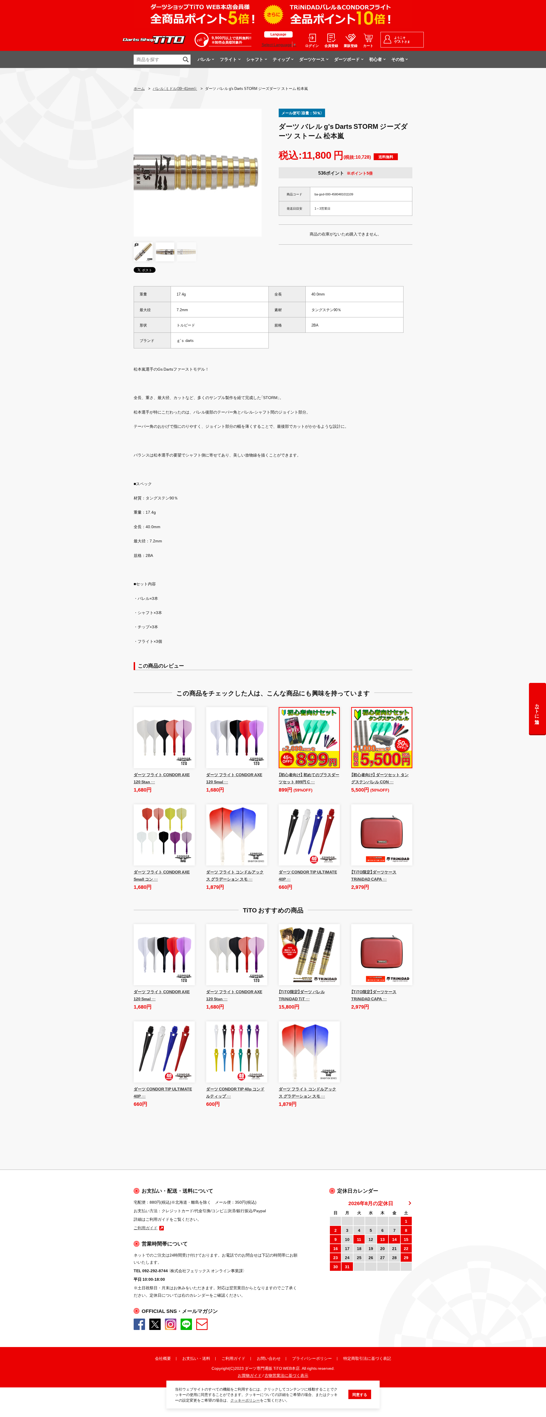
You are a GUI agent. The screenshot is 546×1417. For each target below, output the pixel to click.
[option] (198, 173)
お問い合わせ (269, 1358)
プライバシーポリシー (312, 1358)
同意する (359, 1394)
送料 (206, 1358)
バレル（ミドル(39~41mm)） (175, 88)
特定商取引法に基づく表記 (367, 1358)
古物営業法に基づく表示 (286, 1375)
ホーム (139, 88)
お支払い (190, 1358)
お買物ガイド (250, 1375)
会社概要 (163, 1358)
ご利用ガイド (233, 1358)
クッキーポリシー (245, 1400)
